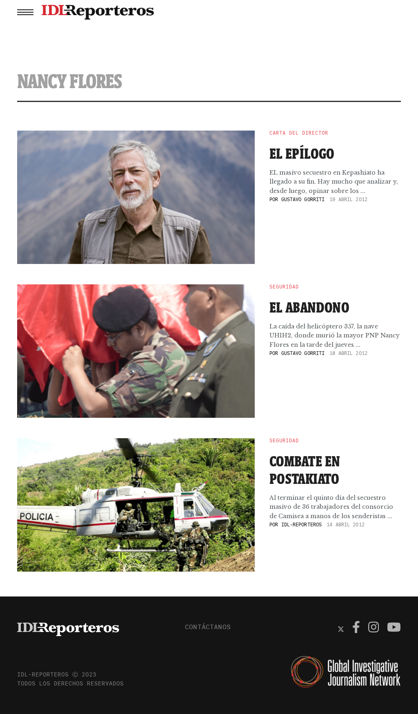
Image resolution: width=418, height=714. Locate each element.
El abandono (309, 307)
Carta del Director (298, 133)
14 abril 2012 (346, 524)
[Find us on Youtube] (394, 628)
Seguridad (284, 286)
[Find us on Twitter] (341, 628)
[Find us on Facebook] (356, 628)
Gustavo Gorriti (303, 199)
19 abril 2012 (348, 199)
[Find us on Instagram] (373, 628)
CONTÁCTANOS (208, 627)
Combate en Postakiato (304, 470)
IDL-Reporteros (301, 524)
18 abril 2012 (348, 353)
